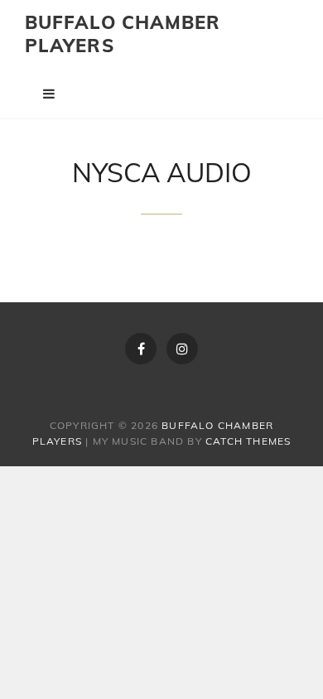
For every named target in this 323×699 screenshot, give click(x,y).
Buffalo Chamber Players (123, 34)
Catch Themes (248, 441)
